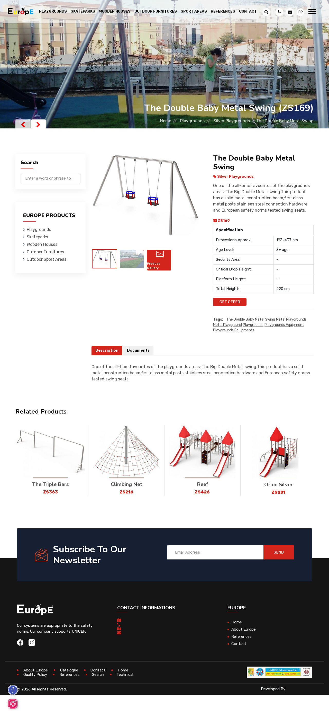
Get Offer (230, 302)
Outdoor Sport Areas (46, 259)
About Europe (243, 629)
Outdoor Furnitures (45, 251)
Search (98, 674)
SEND (279, 552)
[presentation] (23, 124)
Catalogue (69, 670)
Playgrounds (192, 120)
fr (300, 12)
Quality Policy (35, 674)
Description (106, 350)
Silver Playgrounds (232, 120)
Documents (138, 350)
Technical (124, 674)
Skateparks (37, 237)
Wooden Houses (42, 244)
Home (165, 120)
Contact (248, 11)
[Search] (76, 176)
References (223, 11)
